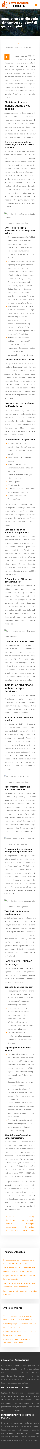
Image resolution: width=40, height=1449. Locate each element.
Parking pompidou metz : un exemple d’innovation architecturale (28, 1224)
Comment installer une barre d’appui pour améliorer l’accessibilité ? (12, 1224)
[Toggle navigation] (36, 4)
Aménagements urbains (13, 44)
